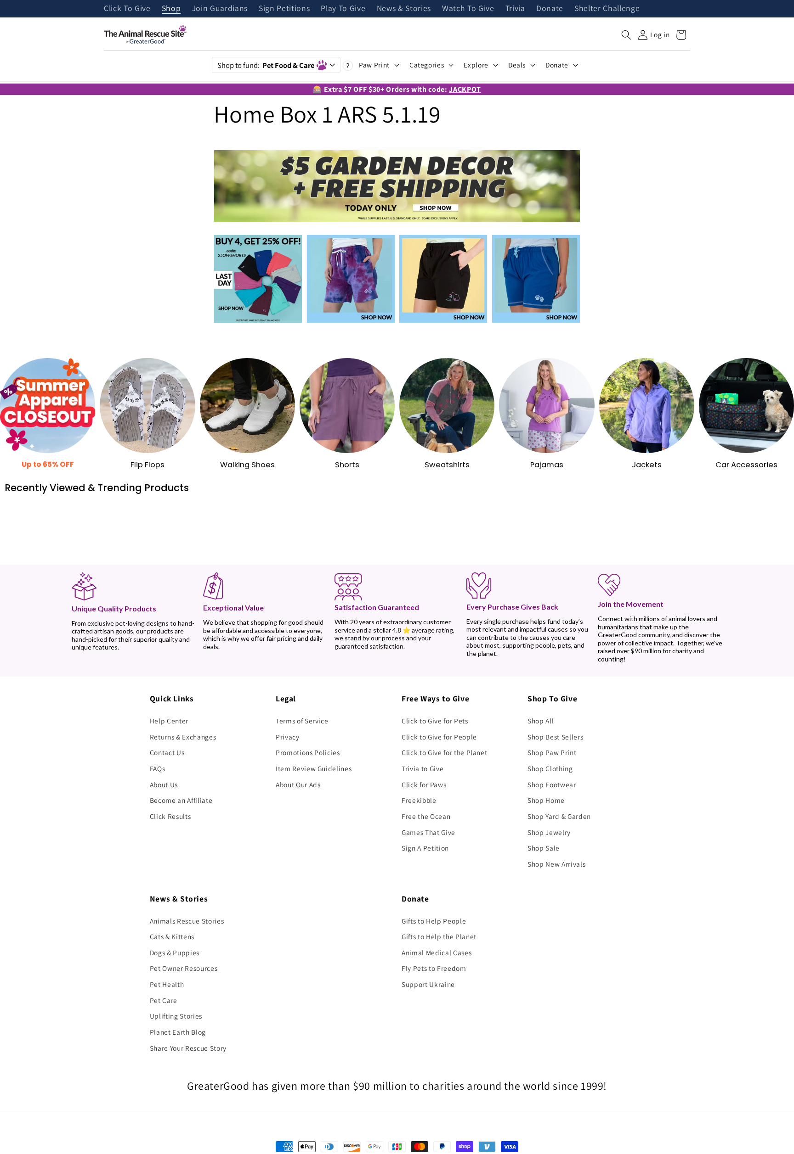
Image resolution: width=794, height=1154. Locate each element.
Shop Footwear (551, 784)
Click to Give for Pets (435, 720)
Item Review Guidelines (314, 768)
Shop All (540, 720)
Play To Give (343, 8)
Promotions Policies (308, 752)
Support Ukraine (428, 984)
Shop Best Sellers (555, 736)
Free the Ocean (426, 816)
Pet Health (167, 984)
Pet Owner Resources (184, 968)
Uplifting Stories (176, 1015)
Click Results (170, 816)
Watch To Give (468, 8)
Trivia (515, 8)
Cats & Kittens (172, 936)
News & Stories (404, 8)
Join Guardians (220, 8)
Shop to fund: (265, 65)
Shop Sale (543, 847)
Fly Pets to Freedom (434, 968)
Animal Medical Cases (436, 952)
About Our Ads (298, 784)
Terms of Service (302, 720)
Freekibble (419, 800)
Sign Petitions (284, 8)
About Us (164, 784)
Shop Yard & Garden (559, 816)
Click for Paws (424, 784)
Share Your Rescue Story (188, 1048)
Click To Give (127, 8)
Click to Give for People (439, 736)
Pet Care (163, 1000)
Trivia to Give (422, 768)
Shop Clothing (550, 768)
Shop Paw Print (551, 752)
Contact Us (167, 752)
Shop (171, 8)
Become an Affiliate (181, 800)
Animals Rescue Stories (187, 920)
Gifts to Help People (434, 920)
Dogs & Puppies (174, 952)
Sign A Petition (425, 847)
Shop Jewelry (549, 832)
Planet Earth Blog (178, 1031)
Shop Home (546, 800)
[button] (626, 35)
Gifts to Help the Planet (439, 936)
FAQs (157, 768)
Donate (549, 8)
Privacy (288, 736)
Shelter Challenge (607, 8)
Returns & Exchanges (183, 736)
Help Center (169, 720)
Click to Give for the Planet (444, 752)
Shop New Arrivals (556, 863)
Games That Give (428, 832)
